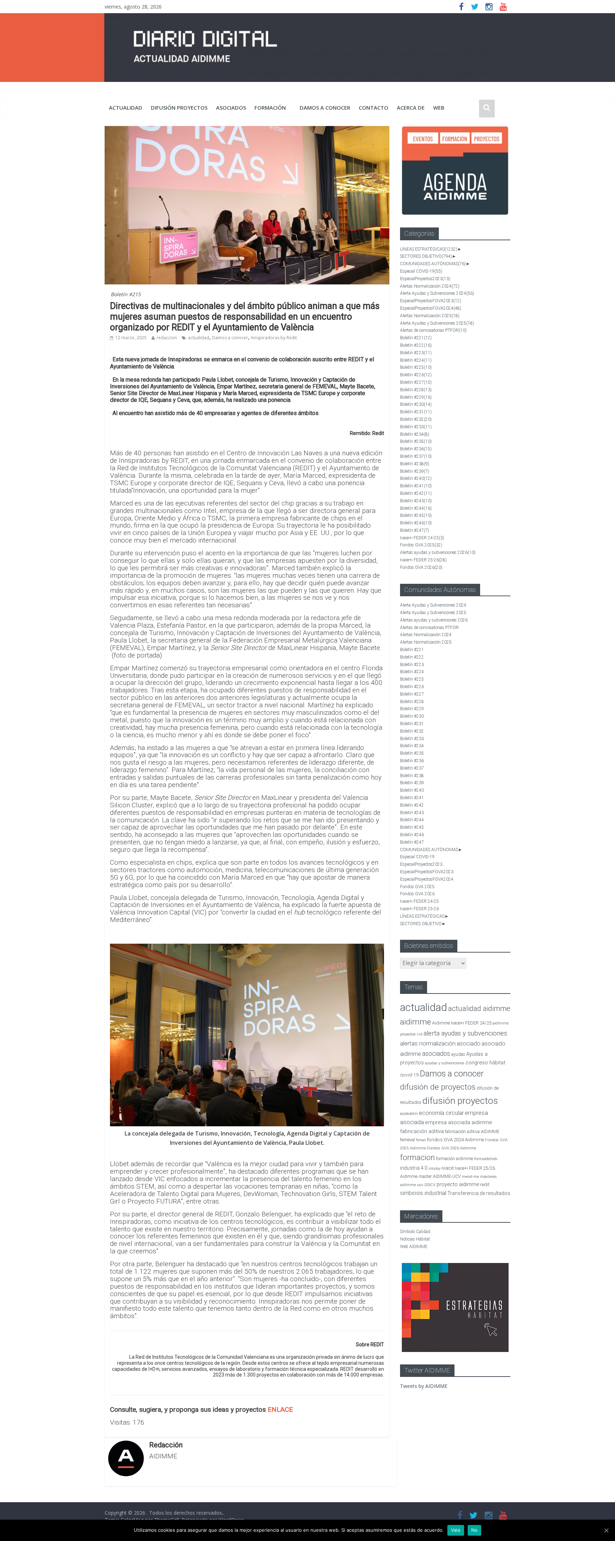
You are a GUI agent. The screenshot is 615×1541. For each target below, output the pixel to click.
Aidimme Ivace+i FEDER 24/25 (462, 1023)
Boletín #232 (416, 419)
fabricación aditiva (422, 1131)
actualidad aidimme (479, 1008)
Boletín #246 (416, 522)
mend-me (470, 1176)
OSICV (430, 1185)
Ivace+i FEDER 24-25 (422, 537)
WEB (439, 107)
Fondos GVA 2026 (421, 567)
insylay (435, 1168)
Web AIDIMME (413, 1246)
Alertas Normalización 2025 (429, 315)
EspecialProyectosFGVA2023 (430, 300)
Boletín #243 (416, 500)
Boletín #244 (416, 508)
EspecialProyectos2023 (425, 278)
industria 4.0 (413, 1168)
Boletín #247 (414, 530)
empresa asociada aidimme (458, 1122)
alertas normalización (428, 1043)
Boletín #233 (416, 426)
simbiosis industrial (423, 1193)
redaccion (167, 338)
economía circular (441, 1113)
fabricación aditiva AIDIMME (472, 1131)
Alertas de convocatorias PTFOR (433, 330)
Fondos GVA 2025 (421, 545)
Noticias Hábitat (415, 1239)
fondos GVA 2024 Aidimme (455, 1139)
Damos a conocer (325, 107)
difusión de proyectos (437, 1087)
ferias (421, 1140)
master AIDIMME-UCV (440, 1176)
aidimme (415, 1021)
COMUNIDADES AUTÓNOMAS (433, 263)
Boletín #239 (414, 471)
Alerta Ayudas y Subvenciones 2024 (437, 293)
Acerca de (411, 107)
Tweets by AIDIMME (423, 1386)
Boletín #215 (126, 294)
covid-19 (409, 1075)
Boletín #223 (416, 352)
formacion (417, 1157)
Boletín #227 (416, 382)
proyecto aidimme (458, 1184)
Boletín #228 (416, 389)
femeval (407, 1139)
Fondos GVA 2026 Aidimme (451, 1148)
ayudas (458, 1054)
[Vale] (606, 1530)
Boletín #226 (416, 374)
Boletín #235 (416, 441)
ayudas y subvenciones (444, 1063)
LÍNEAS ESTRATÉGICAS (428, 249)
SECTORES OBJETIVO (426, 256)
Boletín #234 (414, 434)
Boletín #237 (416, 456)
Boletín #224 (416, 360)
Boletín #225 (416, 367)
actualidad (125, 107)
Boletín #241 (416, 485)
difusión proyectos (179, 107)
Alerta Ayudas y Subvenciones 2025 (437, 323)
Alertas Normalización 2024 (429, 286)
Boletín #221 (416, 337)
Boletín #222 (416, 345)
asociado (468, 1043)
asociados (231, 107)
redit (484, 1184)
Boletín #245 (416, 515)
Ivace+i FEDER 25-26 (423, 559)
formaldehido (485, 1159)
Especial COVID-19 (421, 271)
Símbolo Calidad (415, 1231)
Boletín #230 (416, 404)
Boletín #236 (416, 448)
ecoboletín (409, 1113)
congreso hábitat (485, 1062)
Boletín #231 (416, 411)
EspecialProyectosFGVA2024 (430, 308)
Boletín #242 (416, 493)
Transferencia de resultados (478, 1193)
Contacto (373, 107)
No (474, 1530)
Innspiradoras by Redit (274, 338)
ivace (448, 1168)
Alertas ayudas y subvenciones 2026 (437, 552)
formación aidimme (454, 1158)
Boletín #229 (416, 397)
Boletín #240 (416, 478)
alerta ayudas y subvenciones (465, 1033)
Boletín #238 (414, 463)
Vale (456, 1530)
